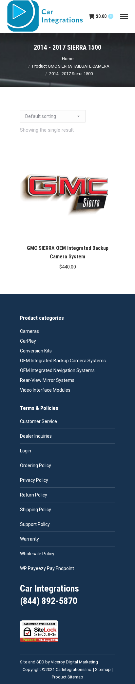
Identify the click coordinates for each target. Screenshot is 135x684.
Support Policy (35, 524)
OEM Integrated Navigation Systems (57, 370)
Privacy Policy (34, 480)
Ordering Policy (35, 465)
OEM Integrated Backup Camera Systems (63, 360)
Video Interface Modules (45, 390)
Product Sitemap (67, 677)
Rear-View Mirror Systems (47, 380)
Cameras (29, 331)
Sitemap (103, 669)
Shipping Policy (35, 509)
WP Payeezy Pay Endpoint (47, 568)
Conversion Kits (36, 350)
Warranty (29, 539)
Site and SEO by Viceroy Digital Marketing (59, 662)
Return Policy (33, 494)
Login (25, 450)
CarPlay (28, 341)
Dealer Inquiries (36, 436)
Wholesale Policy (37, 553)
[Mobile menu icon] (124, 16)
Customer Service (38, 421)
